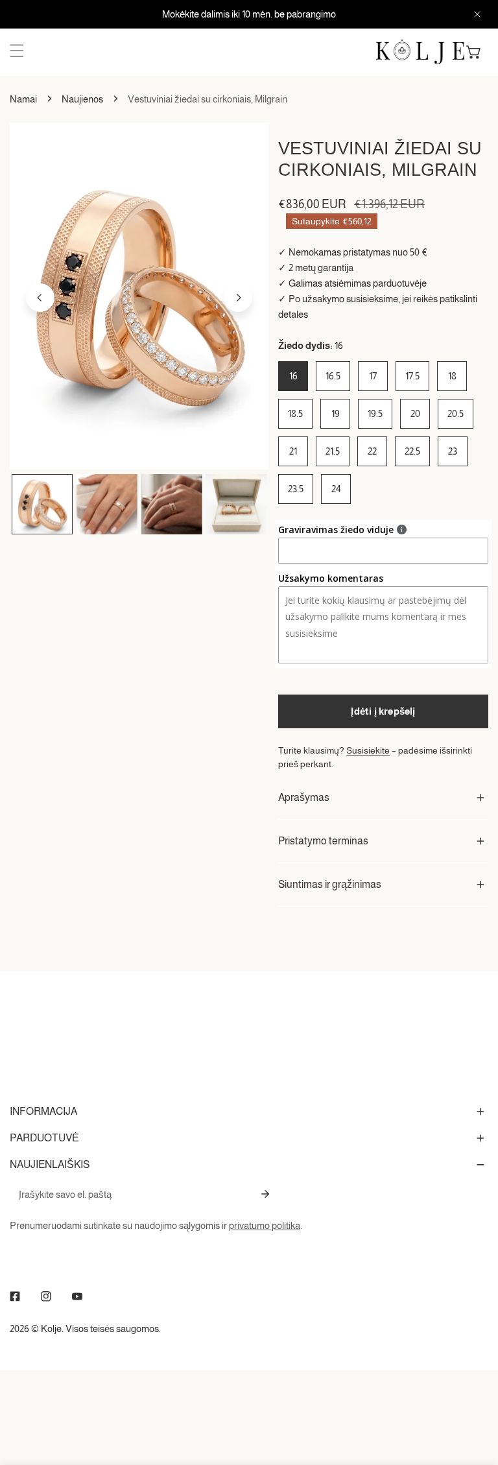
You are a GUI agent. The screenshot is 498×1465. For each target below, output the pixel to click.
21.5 (333, 451)
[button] (474, 52)
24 (336, 488)
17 (373, 375)
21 (293, 451)
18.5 (295, 413)
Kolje (51, 1328)
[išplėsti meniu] (17, 50)
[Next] (238, 297)
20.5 (455, 413)
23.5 (295, 488)
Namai (23, 98)
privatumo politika (264, 1225)
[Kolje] (420, 52)
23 (452, 451)
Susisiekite (368, 750)
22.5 (412, 451)
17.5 (412, 375)
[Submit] (265, 1194)
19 (335, 413)
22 (372, 451)
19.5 (375, 413)
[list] (139, 296)
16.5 (333, 375)
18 (452, 375)
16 (293, 375)
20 (415, 413)
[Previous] (40, 297)
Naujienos (82, 98)
